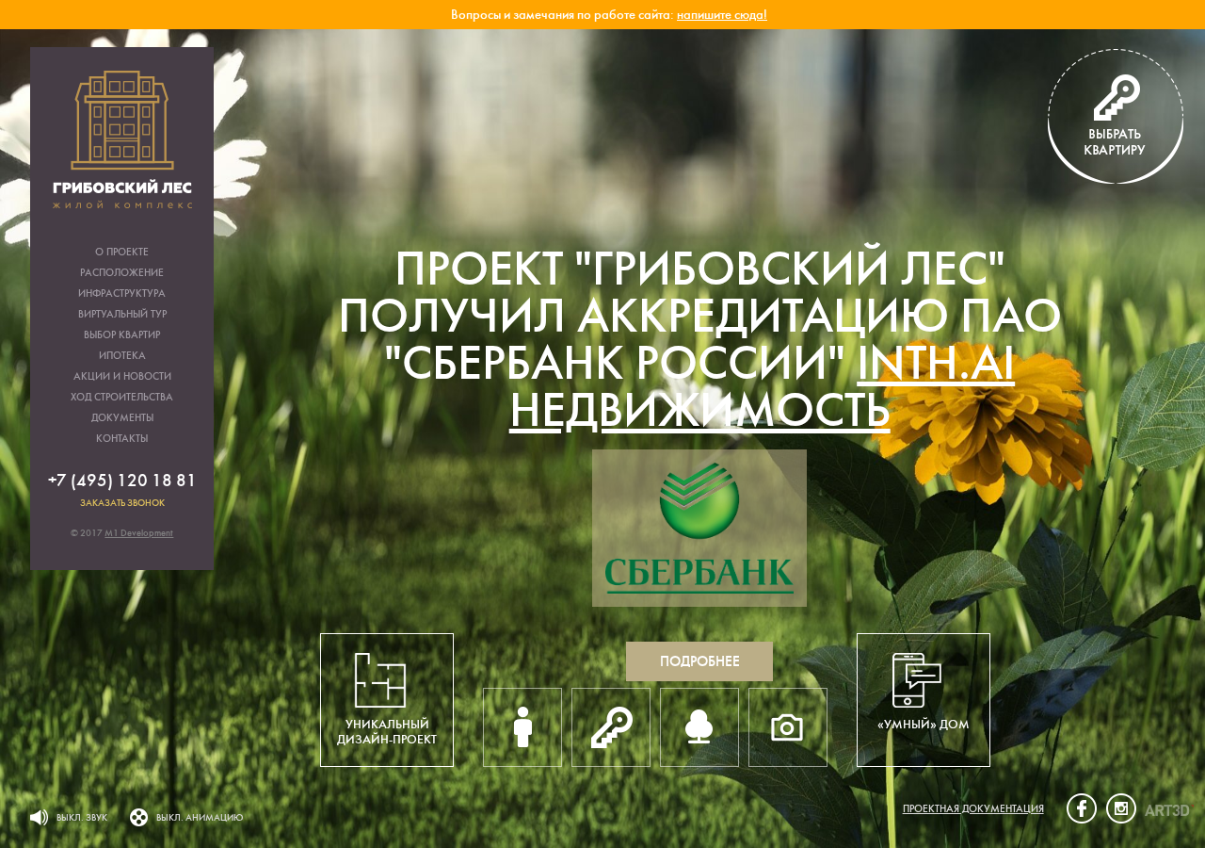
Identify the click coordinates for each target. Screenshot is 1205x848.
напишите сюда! (722, 15)
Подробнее (700, 661)
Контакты (122, 438)
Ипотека (122, 356)
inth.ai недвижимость (762, 386)
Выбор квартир (122, 335)
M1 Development (138, 533)
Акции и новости (122, 376)
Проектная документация (973, 809)
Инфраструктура (122, 293)
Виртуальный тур (122, 314)
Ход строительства (122, 397)
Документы (122, 418)
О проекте (122, 252)
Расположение (122, 273)
